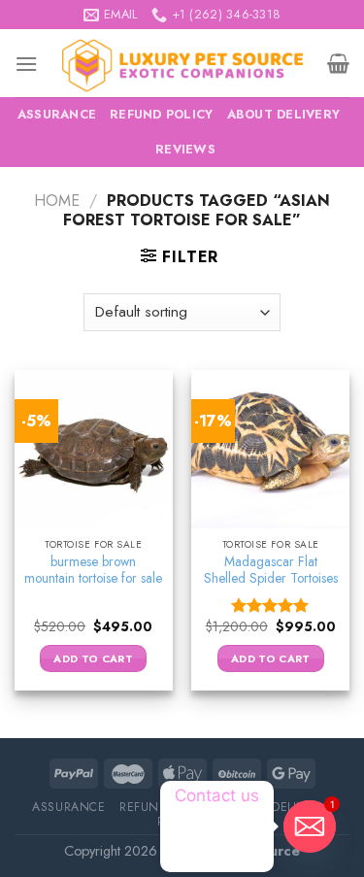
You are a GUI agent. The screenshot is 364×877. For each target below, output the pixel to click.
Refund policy (161, 114)
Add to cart (93, 658)
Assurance (56, 114)
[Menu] (26, 63)
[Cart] (338, 63)
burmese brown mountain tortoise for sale (93, 571)
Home (57, 200)
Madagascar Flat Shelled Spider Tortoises (271, 571)
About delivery (284, 114)
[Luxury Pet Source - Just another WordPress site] (182, 63)
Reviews (185, 149)
